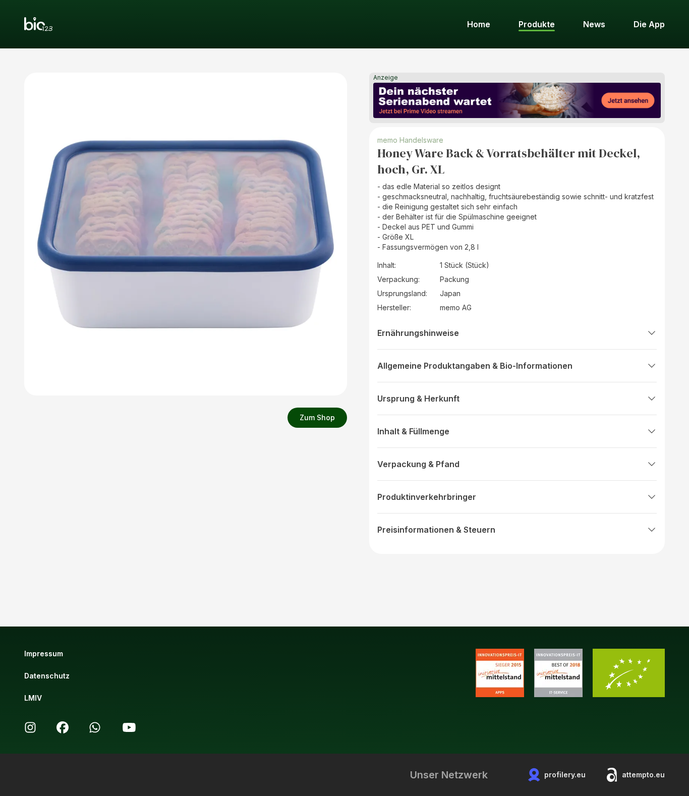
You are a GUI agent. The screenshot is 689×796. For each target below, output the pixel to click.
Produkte (537, 24)
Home (478, 24)
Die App (649, 24)
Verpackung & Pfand (418, 464)
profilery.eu (565, 774)
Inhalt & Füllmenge (413, 431)
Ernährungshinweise (418, 333)
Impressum (43, 653)
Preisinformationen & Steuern (436, 530)
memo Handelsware (410, 140)
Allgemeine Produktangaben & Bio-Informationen (474, 366)
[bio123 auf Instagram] (30, 727)
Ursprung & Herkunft (418, 398)
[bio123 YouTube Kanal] (129, 727)
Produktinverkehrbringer (426, 497)
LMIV (33, 698)
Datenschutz (47, 675)
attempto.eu (643, 774)
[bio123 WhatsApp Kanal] (95, 727)
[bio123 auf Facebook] (62, 727)
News (594, 24)
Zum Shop (317, 417)
